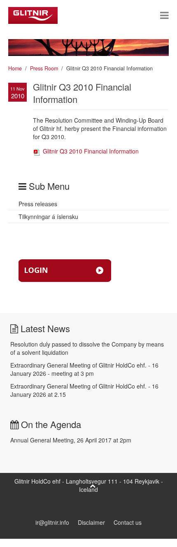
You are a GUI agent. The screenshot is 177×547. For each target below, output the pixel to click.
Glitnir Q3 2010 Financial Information (90, 151)
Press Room (44, 68)
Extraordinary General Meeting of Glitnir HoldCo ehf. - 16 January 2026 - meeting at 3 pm (84, 369)
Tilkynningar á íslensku (48, 216)
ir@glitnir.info (52, 522)
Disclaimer (91, 522)
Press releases (38, 204)
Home (15, 68)
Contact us (128, 522)
